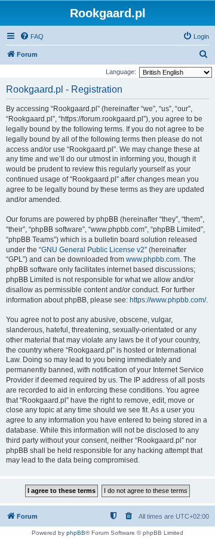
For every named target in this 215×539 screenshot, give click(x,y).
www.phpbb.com (153, 259)
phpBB (75, 532)
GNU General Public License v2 (93, 250)
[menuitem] (32, 36)
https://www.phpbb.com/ (168, 300)
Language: (121, 71)
